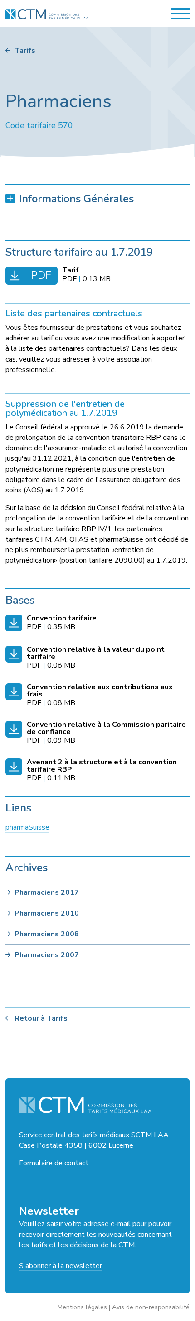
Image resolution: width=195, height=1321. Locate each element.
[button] (97, 199)
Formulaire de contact (53, 1163)
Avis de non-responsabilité (151, 1307)
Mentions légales (82, 1307)
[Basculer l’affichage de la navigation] (180, 13)
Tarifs (25, 51)
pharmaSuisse (27, 827)
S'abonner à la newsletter (60, 1266)
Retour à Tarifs (41, 1018)
